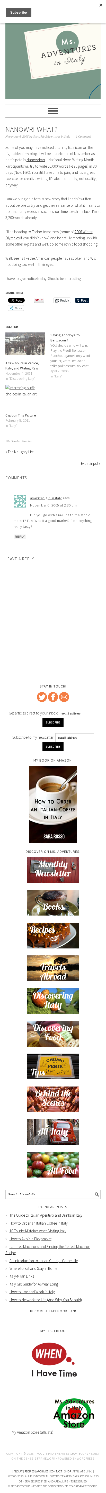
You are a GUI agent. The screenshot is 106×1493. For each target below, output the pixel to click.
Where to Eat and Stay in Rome (33, 1268)
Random (27, 441)
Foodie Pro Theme (51, 1453)
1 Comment (83, 136)
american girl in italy (46, 498)
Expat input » (91, 463)
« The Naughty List (19, 451)
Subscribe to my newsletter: (33, 737)
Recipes (29, 1471)
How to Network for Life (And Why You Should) (46, 1299)
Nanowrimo (35, 159)
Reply (20, 536)
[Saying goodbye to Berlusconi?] (72, 355)
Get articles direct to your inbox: (33, 713)
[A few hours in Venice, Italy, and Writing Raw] (25, 343)
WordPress (85, 1458)
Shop (67, 1471)
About (18, 1471)
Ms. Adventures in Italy (53, 26)
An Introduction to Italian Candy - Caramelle (44, 1260)
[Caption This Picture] (25, 396)
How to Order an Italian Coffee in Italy (39, 1223)
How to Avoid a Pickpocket (30, 1238)
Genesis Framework (39, 1458)
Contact (56, 1471)
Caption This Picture (20, 415)
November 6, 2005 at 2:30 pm (53, 505)
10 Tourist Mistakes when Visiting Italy (38, 1230)
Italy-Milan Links (22, 1276)
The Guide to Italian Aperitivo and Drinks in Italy (46, 1215)
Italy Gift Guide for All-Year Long (34, 1284)
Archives (42, 1471)
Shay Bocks (79, 1453)
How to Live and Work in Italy (32, 1291)
